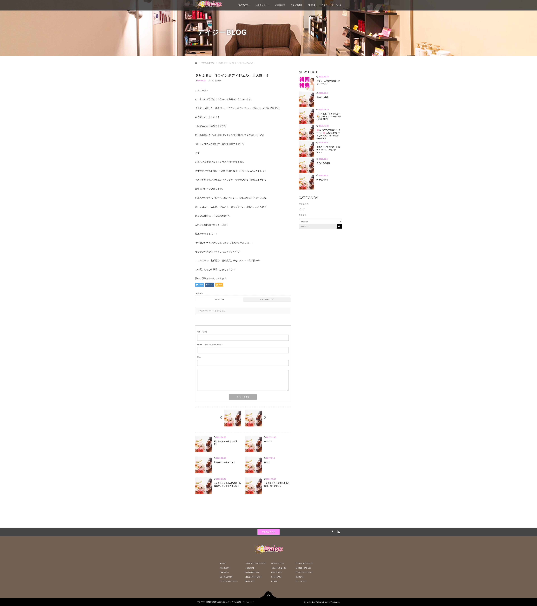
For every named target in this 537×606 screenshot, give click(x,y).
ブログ (210, 81)
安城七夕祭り (322, 179)
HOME (222, 563)
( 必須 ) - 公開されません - (209, 344)
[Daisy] (208, 4)
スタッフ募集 (296, 5)
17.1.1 (266, 462)
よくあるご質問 (226, 577)
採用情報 (299, 577)
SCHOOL (312, 5)
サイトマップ (301, 581)
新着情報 (218, 81)
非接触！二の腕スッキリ (224, 462)
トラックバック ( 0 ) (267, 299)
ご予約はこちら (268, 531)
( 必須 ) (202, 332)
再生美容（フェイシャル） (255, 563)
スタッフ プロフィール (228, 581)
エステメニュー (262, 5)
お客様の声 (280, 5)
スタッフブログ (276, 572)
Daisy (318, 602)
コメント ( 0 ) (219, 299)
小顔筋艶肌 (249, 568)
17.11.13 (268, 441)
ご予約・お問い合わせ (331, 5)
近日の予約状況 (323, 163)
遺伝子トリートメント (253, 577)
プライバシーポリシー (304, 572)
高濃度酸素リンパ (252, 572)
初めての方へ (244, 5)
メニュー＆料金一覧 (278, 568)
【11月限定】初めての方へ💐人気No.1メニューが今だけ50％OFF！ (328, 116)
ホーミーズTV (276, 577)
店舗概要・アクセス (303, 568)
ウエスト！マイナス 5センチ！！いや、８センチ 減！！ (328, 150)
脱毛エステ (249, 581)
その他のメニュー (277, 563)
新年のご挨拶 (322, 97)
